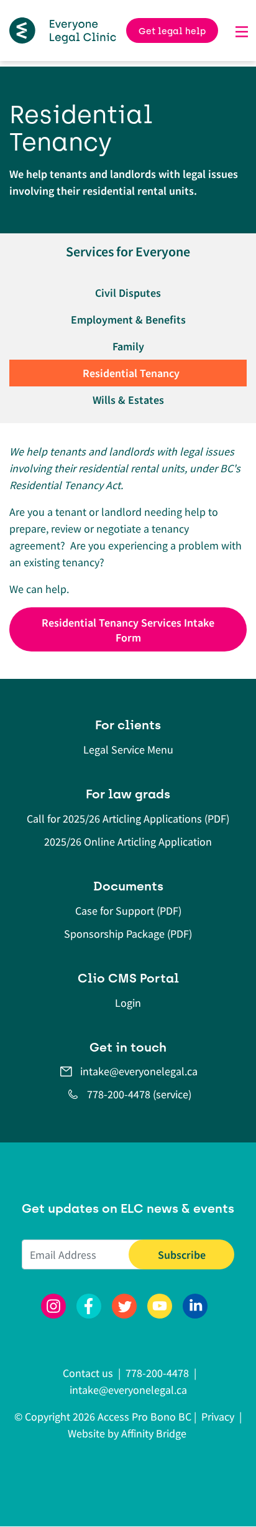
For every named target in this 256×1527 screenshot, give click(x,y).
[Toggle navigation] (241, 30)
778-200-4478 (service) (139, 1094)
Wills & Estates (128, 400)
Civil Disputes (128, 293)
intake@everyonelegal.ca (139, 1071)
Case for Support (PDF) (128, 911)
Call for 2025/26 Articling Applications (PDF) (128, 818)
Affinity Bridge (153, 1433)
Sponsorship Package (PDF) (128, 934)
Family (128, 346)
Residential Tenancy (131, 373)
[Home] (62, 30)
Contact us (89, 1373)
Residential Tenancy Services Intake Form (128, 630)
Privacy (217, 1416)
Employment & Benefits (128, 319)
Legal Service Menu (128, 749)
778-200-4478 (157, 1373)
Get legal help (172, 31)
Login (128, 1003)
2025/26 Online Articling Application (128, 841)
